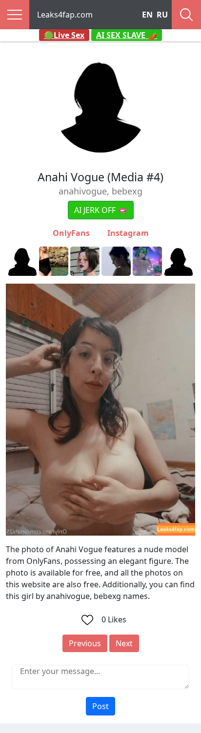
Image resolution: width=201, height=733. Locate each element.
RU (162, 14)
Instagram (128, 233)
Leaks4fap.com (65, 14)
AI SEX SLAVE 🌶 (126, 35)
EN (147, 14)
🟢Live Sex (64, 35)
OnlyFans (71, 233)
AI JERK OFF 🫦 (100, 210)
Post (100, 706)
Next (124, 643)
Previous (85, 643)
